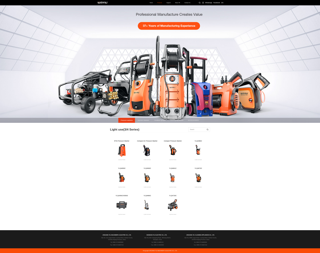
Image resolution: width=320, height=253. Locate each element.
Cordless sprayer (160, 120)
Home (151, 2)
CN (222, 3)
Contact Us (187, 2)
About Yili (177, 2)
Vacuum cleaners (143, 120)
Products (159, 2)
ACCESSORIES (193, 120)
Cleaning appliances (176, 120)
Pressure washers (127, 120)
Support (168, 2)
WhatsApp (208, 3)
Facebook (216, 3)
